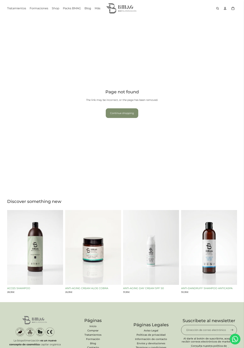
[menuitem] (97, 8)
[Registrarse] (231, 330)
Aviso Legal (151, 330)
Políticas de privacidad (151, 334)
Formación (93, 339)
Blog (93, 343)
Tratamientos (92, 334)
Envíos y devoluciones (151, 343)
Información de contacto (151, 339)
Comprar (93, 330)
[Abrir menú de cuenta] (225, 8)
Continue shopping (122, 113)
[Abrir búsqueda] (217, 8)
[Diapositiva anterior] (12, 247)
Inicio (92, 326)
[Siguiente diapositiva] (57, 247)
